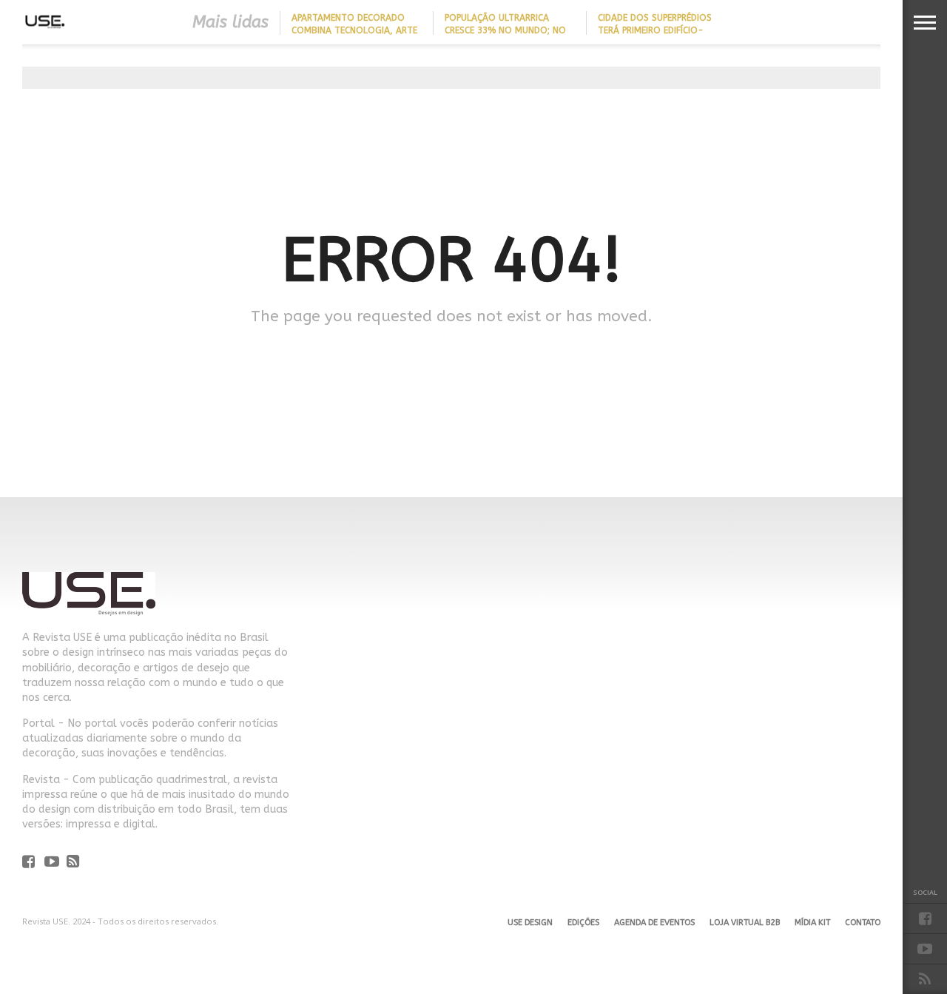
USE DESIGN (530, 922)
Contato (862, 922)
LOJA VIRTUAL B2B (745, 922)
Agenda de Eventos (654, 922)
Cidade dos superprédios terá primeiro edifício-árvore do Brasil (655, 30)
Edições (583, 922)
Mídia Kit (812, 922)
